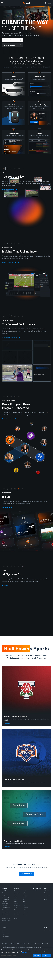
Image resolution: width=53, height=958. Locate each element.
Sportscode (16, 892)
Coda (15, 901)
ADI (23, 914)
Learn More (5, 585)
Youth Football (5, 903)
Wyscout (16, 903)
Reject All (47, 955)
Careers (46, 897)
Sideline (24, 890)
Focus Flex (16, 916)
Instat (24, 905)
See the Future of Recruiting (9, 418)
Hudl (15, 890)
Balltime (24, 909)
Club (3, 892)
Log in (49, 3)
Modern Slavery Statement (7, 947)
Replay (24, 892)
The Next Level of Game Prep (9, 262)
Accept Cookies (37, 955)
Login (45, 927)
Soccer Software (5, 916)
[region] (26, 953)
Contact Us (4, 927)
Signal (24, 903)
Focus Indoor (17, 911)
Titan (24, 901)
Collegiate (4, 895)
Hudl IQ (15, 895)
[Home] (26, 3)
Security (8, 944)
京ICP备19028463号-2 (17, 947)
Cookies (3, 944)
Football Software (6, 911)
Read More (6, 723)
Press (45, 892)
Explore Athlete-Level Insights (10, 337)
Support (4, 929)
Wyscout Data (17, 905)
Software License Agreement (23, 943)
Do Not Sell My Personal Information (8, 955)
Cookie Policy (24, 952)
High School (4, 890)
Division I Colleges (6, 897)
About (45, 888)
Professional (4, 905)
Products (16, 888)
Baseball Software (6, 907)
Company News (47, 895)
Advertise (46, 890)
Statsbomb (25, 907)
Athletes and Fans (37, 888)
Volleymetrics (25, 895)
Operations (4, 901)
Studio (15, 899)
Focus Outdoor (17, 914)
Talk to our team (25, 873)
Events (45, 899)
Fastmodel (25, 911)
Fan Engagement (5, 899)
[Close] (50, 950)
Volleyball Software (6, 920)
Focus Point (16, 918)
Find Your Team (6, 507)
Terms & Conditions (12, 943)
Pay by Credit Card (6, 934)
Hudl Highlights (36, 890)
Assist (15, 907)
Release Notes (26, 916)
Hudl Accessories (5, 936)
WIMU (24, 899)
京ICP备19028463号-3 (26, 947)
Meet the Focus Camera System (10, 189)
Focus (15, 909)
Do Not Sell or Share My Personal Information (38, 943)
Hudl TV (24, 897)
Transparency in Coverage (36, 947)
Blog (3, 932)
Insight (15, 897)
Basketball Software (6, 909)
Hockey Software (5, 914)
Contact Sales (8, 40)
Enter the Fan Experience (11, 45)
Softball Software (6, 918)
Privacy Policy (5, 943)
